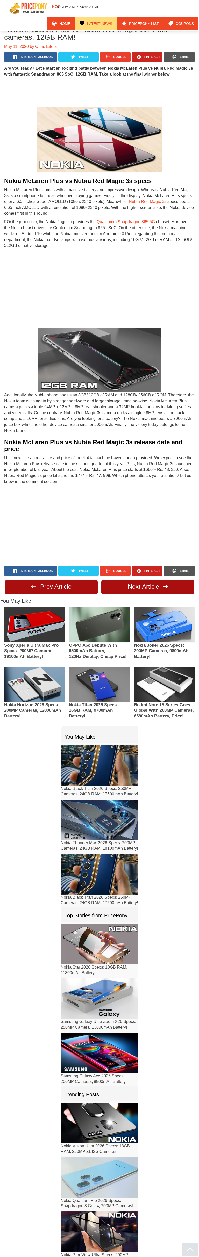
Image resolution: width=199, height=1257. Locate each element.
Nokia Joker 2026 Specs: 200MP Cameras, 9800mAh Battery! (161, 626)
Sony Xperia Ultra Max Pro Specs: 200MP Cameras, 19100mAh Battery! (31, 626)
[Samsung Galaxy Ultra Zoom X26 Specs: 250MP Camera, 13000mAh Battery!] (99, 973)
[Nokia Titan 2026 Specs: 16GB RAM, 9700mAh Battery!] (99, 659)
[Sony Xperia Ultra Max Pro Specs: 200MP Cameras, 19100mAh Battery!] (34, 599)
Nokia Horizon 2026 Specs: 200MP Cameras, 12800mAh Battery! (32, 685)
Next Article (144, 561)
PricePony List (150, 8)
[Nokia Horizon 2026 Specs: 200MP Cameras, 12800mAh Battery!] (34, 659)
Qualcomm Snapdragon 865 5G (119, 215)
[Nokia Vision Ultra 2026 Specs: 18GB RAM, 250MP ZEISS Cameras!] (99, 1097)
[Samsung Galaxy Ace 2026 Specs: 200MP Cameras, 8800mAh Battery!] (99, 1027)
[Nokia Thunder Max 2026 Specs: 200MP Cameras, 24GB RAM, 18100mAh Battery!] (99, 794)
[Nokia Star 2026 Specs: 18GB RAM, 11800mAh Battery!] (99, 918)
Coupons (186, 8)
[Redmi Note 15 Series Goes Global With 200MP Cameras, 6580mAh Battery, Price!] (164, 659)
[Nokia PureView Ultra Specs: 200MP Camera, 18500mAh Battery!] (99, 1206)
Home (82, 8)
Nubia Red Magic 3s (117, 201)
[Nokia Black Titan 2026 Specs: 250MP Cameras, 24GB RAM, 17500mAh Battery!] (99, 740)
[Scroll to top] (190, 1249)
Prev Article (54, 561)
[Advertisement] (99, 91)
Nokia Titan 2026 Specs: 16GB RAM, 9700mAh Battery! (93, 685)
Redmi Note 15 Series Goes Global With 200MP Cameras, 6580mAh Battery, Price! (164, 685)
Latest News (112, 8)
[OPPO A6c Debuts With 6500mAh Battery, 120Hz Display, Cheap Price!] (99, 599)
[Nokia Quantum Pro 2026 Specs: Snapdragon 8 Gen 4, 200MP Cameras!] (99, 1152)
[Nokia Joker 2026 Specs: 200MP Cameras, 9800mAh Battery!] (164, 599)
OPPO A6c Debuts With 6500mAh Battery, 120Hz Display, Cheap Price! (98, 626)
